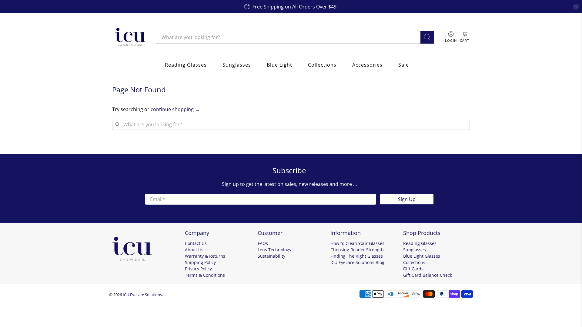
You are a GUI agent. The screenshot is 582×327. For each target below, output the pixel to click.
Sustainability (271, 256)
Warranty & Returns (205, 256)
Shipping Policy (200, 262)
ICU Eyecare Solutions (142, 294)
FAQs (263, 243)
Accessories (367, 64)
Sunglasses (236, 64)
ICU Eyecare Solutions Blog (357, 262)
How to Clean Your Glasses (357, 243)
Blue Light (279, 64)
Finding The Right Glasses (356, 256)
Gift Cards (413, 269)
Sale (403, 64)
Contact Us (196, 243)
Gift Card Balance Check (427, 275)
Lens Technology (274, 250)
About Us (194, 250)
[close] (576, 7)
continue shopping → (175, 109)
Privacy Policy (198, 269)
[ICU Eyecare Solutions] (129, 37)
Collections (322, 64)
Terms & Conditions (205, 275)
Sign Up (407, 199)
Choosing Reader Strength (357, 250)
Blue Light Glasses (421, 256)
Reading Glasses (186, 64)
